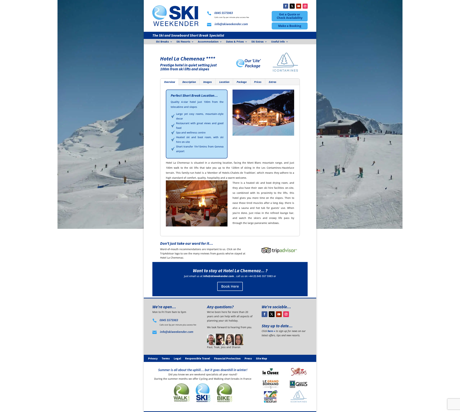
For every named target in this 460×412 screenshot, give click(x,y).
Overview (169, 82)
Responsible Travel (197, 358)
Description (189, 82)
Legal (177, 358)
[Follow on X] (292, 6)
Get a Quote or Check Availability (289, 16)
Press (248, 358)
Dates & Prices (235, 41)
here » (271, 331)
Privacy (153, 358)
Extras (272, 82)
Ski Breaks (162, 41)
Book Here (230, 286)
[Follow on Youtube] (298, 6)
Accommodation (208, 41)
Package (242, 82)
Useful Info (278, 41)
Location (224, 82)
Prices (257, 82)
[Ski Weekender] (202, 404)
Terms (166, 358)
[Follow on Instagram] (305, 6)
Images (207, 82)
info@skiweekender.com (218, 276)
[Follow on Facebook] (285, 6)
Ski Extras (257, 41)
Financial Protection (227, 358)
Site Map (261, 358)
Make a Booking (289, 26)
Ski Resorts (183, 41)
